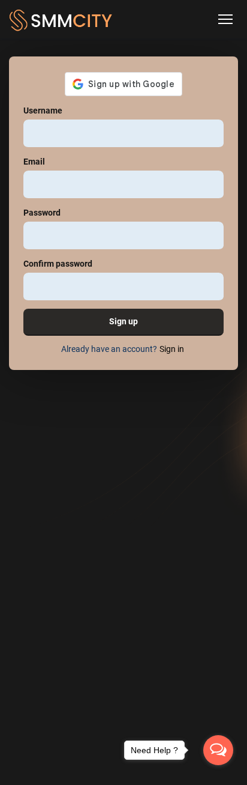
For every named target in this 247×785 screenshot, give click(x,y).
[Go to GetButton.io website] (218, 773)
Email (34, 161)
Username (42, 110)
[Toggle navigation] (225, 19)
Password (42, 212)
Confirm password (57, 263)
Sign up (123, 321)
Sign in (171, 349)
